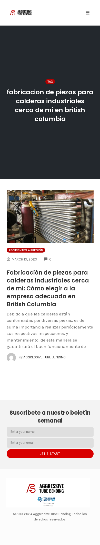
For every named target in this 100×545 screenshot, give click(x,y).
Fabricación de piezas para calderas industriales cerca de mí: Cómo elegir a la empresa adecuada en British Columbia (48, 288)
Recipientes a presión (26, 250)
